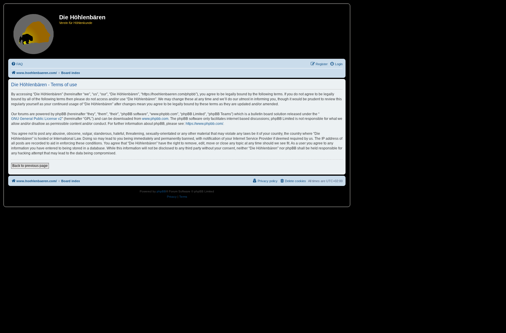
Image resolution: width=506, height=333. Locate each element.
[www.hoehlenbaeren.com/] (34, 33)
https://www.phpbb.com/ (204, 124)
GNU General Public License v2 (36, 119)
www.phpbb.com (155, 119)
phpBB (161, 191)
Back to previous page (30, 166)
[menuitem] (17, 64)
